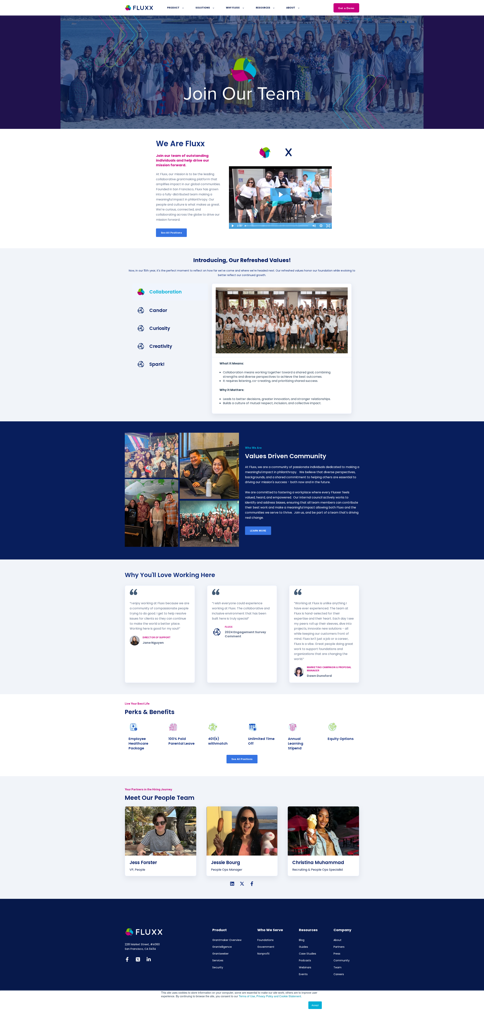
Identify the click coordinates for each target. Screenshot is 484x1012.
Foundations (265, 940)
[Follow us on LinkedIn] (232, 883)
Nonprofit (263, 953)
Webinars (305, 967)
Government (265, 947)
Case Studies (307, 953)
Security (217, 967)
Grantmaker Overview (226, 940)
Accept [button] (315, 1005)
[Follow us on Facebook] (252, 883)
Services (217, 960)
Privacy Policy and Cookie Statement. (279, 996)
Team (337, 967)
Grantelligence (222, 947)
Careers (339, 974)
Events (303, 974)
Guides (303, 947)
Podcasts (305, 960)
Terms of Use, (247, 996)
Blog (301, 940)
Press (337, 953)
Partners (339, 947)
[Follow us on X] (242, 883)
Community (342, 960)
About (337, 940)
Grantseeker (220, 953)
